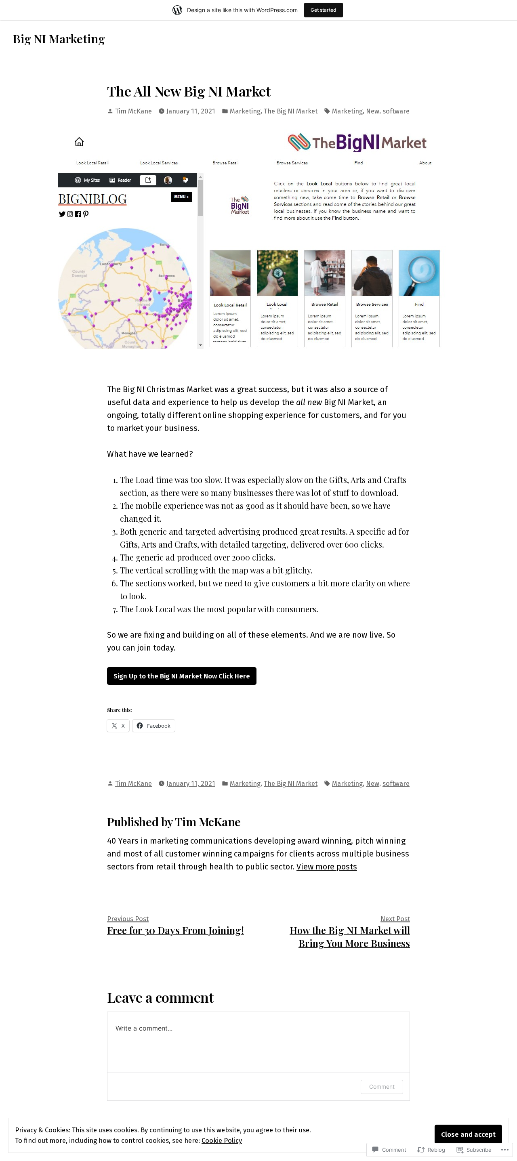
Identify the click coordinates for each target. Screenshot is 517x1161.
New (372, 111)
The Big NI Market (290, 111)
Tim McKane (133, 111)
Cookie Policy (222, 1140)
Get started (323, 10)
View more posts (326, 866)
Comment (382, 1086)
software (396, 111)
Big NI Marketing (59, 38)
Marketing (245, 111)
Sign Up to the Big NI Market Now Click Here (181, 676)
